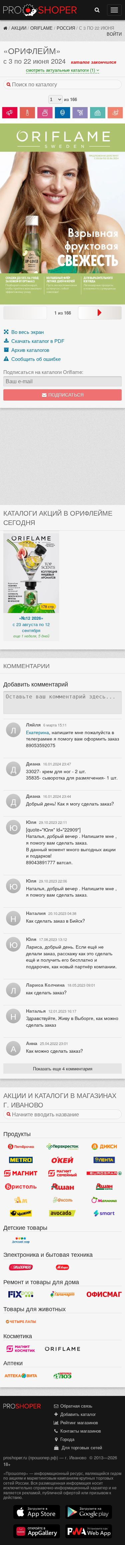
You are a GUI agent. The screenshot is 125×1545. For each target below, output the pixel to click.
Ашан (62, 1186)
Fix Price (21, 1294)
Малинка (104, 1199)
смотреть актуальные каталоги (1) (61, 70)
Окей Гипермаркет (62, 1159)
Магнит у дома (21, 1173)
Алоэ (62, 1375)
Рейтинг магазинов (78, 1422)
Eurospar (104, 1173)
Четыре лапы (21, 1321)
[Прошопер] (5, 28)
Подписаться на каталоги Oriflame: (43, 372)
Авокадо (62, 1213)
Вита (21, 1375)
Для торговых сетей (80, 1447)
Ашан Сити (104, 1186)
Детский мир (21, 1240)
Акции (18, 28)
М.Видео (62, 1267)
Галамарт (62, 1294)
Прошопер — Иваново (40, 10)
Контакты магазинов (80, 1431)
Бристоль (21, 1186)
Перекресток (62, 1146)
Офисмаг (104, 1294)
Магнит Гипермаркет (62, 1173)
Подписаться (65, 395)
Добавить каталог (77, 1414)
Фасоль (62, 1199)
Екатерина (37, 732)
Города (66, 1439)
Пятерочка (21, 1146)
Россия (66, 28)
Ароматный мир (21, 1199)
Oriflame (41, 28)
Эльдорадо (21, 1267)
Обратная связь (75, 1406)
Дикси (104, 1146)
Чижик (21, 1213)
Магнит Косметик (21, 1348)
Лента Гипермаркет (104, 1159)
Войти (114, 34)
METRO (21, 1159)
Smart (104, 1213)
